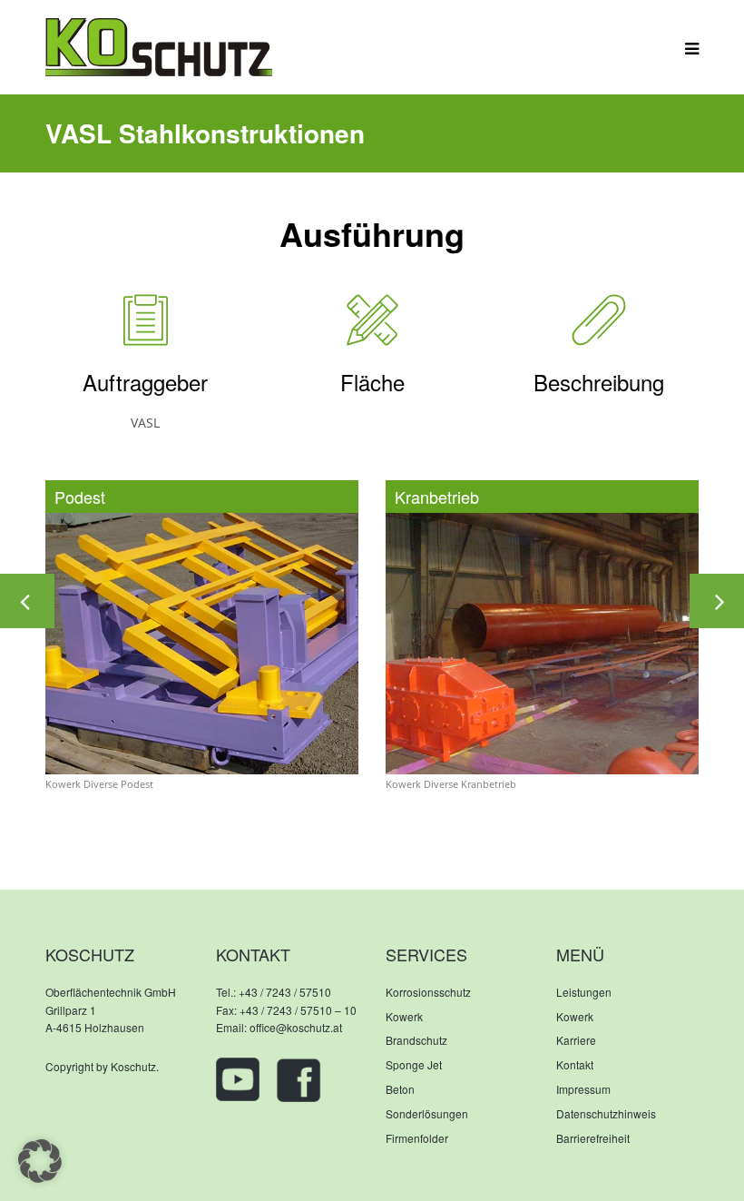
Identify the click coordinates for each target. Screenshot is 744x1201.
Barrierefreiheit (593, 1138)
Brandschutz (416, 1040)
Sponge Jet (414, 1064)
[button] (40, 1161)
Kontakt (574, 1064)
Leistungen (584, 991)
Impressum (583, 1089)
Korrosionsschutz (428, 991)
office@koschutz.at (296, 1027)
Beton (400, 1089)
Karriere (576, 1040)
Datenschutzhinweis (606, 1113)
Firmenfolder (417, 1138)
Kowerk (404, 1016)
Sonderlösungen (427, 1113)
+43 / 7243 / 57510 (285, 991)
